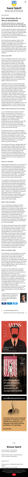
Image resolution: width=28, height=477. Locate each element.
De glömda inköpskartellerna (11, 310)
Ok (14, 474)
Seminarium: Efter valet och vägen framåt (13, 313)
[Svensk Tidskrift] (14, 9)
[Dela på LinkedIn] (9, 303)
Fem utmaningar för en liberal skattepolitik (11, 19)
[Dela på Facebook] (4, 303)
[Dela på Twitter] (15, 303)
